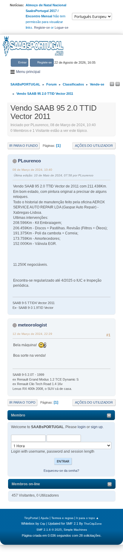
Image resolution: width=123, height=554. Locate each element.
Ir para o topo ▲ (87, 518)
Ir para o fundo (23, 145)
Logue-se (61, 27)
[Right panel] (117, 84)
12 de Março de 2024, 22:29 (32, 333)
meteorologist (32, 324)
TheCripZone (93, 523)
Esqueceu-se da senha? (61, 470)
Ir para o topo (22, 402)
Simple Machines (75, 529)
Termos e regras (62, 518)
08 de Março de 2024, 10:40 (32, 169)
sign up (97, 427)
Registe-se (42, 27)
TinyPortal (31, 518)
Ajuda (45, 518)
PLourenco (29, 160)
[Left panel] (112, 84)
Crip (42, 523)
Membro (18, 415)
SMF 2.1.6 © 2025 (49, 529)
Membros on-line (26, 484)
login (82, 427)
